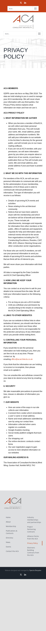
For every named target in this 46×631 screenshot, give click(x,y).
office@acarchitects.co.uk (22, 359)
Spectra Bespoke (35, 570)
